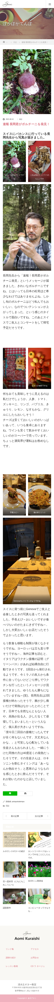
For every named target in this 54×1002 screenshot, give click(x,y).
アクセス (35, 949)
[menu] (50, 4)
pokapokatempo (18, 802)
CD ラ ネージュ (38, 966)
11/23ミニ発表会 (35, 881)
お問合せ (35, 957)
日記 (20, 119)
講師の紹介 (11, 957)
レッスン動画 (12, 966)
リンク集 (10, 949)
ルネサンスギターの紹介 (14, 851)
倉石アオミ (32, 998)
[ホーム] (4, 41)
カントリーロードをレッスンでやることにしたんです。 (39, 854)
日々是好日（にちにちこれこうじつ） (14, 883)
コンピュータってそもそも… (39, 909)
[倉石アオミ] (27, 939)
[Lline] (10, 793)
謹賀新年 (7, 908)
